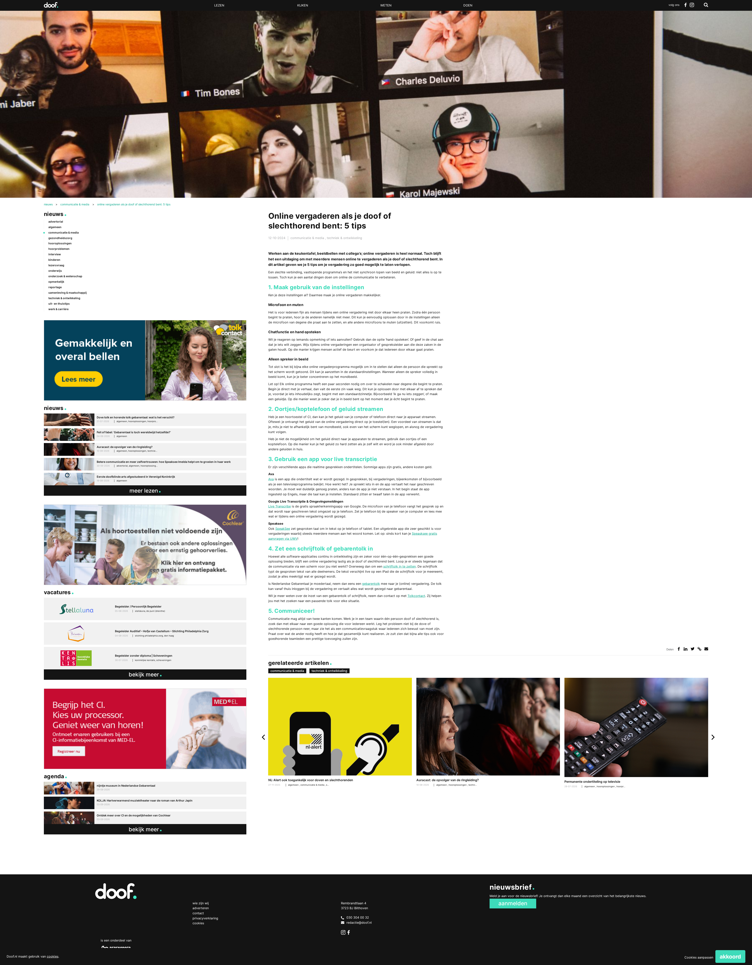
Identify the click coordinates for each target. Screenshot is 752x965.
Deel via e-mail (706, 649)
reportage (55, 287)
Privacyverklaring (205, 918)
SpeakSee (282, 529)
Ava (271, 479)
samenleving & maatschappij (67, 292)
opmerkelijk (56, 281)
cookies (52, 956)
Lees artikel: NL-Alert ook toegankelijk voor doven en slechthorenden (340, 733)
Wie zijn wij (201, 903)
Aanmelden (512, 903)
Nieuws (54, 214)
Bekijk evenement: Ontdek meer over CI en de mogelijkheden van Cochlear (145, 818)
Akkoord (730, 956)
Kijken (302, 5)
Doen (467, 5)
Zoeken (706, 5)
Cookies (198, 923)
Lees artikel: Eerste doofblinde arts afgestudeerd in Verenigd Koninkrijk (145, 479)
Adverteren (201, 908)
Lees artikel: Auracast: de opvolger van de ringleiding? (488, 733)
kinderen (54, 259)
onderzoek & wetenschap (65, 276)
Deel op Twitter (692, 649)
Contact (198, 913)
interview (54, 254)
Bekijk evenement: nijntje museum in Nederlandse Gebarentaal (145, 788)
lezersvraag (56, 265)
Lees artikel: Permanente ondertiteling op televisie (636, 733)
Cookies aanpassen (698, 957)
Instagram (692, 5)
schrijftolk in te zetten (399, 566)
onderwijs (55, 270)
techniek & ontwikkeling (344, 238)
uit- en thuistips (59, 303)
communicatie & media (307, 238)
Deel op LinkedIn (685, 649)
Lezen (219, 5)
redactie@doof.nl (359, 922)
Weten (385, 5)
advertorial (55, 221)
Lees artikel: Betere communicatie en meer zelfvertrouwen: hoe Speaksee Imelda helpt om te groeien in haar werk (145, 464)
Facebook (685, 5)
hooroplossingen (458, 785)
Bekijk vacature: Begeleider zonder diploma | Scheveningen (145, 658)
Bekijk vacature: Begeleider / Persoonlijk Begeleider (145, 609)
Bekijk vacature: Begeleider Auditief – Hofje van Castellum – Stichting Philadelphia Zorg (145, 633)
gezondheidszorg (60, 238)
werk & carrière (58, 309)
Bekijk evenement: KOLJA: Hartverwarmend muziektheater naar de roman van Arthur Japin (145, 803)
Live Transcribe (279, 506)
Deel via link (699, 649)
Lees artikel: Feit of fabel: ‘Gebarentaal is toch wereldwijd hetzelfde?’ (145, 434)
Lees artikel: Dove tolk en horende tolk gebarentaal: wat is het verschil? (145, 419)
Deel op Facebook (679, 649)
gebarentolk (371, 584)
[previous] (263, 737)
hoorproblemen (625, 786)
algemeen (441, 785)
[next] (712, 737)
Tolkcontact (416, 596)
